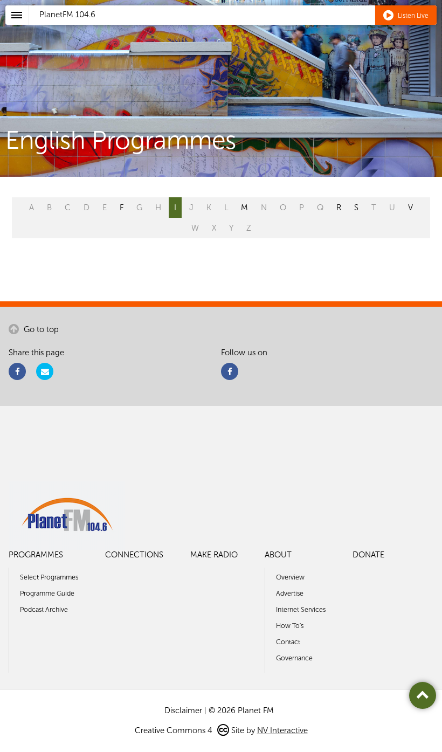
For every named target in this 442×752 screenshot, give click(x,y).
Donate (368, 555)
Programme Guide (47, 593)
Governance (294, 658)
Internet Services (301, 609)
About (278, 555)
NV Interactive (282, 730)
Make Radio (214, 555)
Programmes (36, 555)
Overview (290, 577)
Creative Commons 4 (175, 730)
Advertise (289, 593)
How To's (289, 626)
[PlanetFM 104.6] (235, 27)
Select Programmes (49, 577)
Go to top (40, 329)
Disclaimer (183, 710)
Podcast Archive (44, 609)
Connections (134, 555)
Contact (288, 642)
